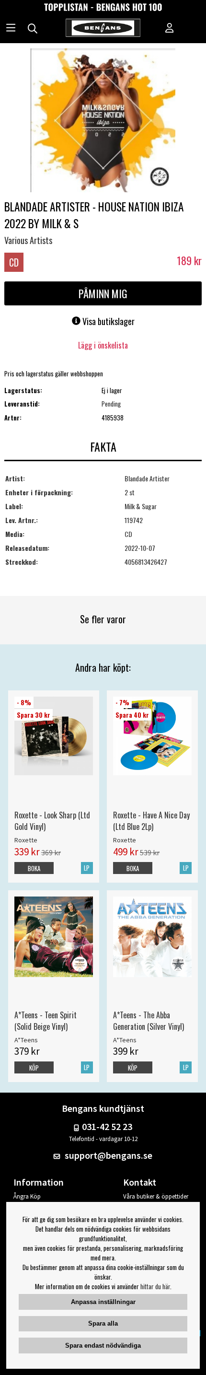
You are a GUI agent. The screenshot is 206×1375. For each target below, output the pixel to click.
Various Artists (28, 240)
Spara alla (103, 1323)
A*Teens (26, 1040)
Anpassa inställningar (103, 1301)
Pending (111, 403)
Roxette (25, 840)
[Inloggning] (169, 29)
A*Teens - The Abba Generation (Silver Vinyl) (148, 1020)
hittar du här (155, 1286)
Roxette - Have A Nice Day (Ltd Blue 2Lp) (151, 820)
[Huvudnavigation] (10, 29)
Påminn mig (103, 293)
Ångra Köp (27, 1196)
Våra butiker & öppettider (155, 1196)
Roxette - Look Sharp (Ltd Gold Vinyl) (52, 820)
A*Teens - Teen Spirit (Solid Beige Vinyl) (45, 1020)
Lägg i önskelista (103, 345)
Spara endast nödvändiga (103, 1345)
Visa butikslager (107, 321)
